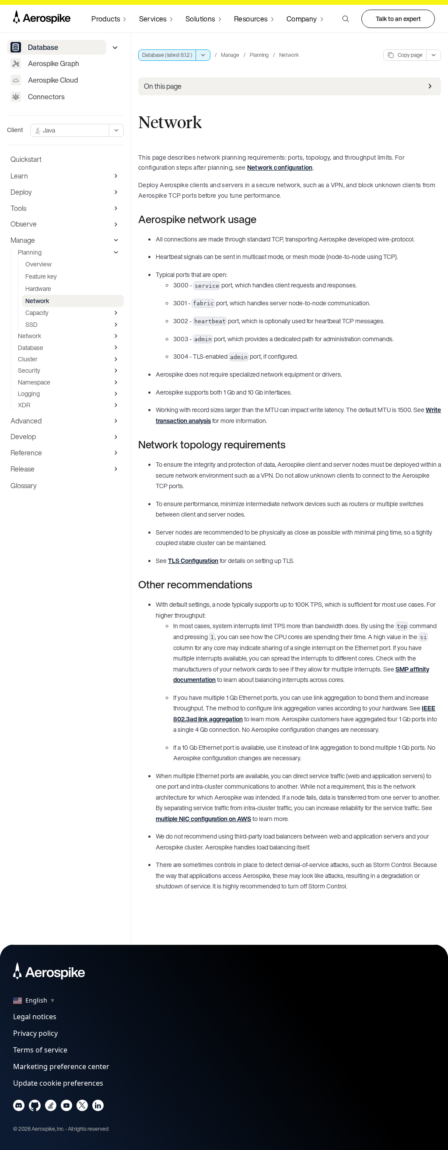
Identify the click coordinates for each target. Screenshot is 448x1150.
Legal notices (34, 1016)
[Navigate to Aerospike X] (82, 1107)
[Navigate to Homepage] (41, 19)
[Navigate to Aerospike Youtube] (66, 1107)
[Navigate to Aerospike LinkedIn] (98, 1107)
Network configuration (280, 167)
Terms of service (40, 1050)
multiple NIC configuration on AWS (203, 818)
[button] (346, 19)
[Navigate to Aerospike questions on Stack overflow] (50, 1107)
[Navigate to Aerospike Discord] (19, 1107)
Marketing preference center (61, 1066)
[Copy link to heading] (262, 219)
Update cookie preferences (58, 1083)
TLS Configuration (193, 560)
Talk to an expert (398, 18)
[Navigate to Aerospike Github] (35, 1107)
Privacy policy (35, 1033)
